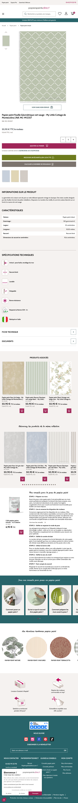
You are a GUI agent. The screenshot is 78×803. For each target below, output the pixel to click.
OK (65, 750)
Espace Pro (14, 2)
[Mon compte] (66, 14)
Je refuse (8, 793)
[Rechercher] (25, 13)
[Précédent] (6, 32)
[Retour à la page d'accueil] (39, 8)
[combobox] (39, 13)
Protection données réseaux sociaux (21, 798)
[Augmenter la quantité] (73, 139)
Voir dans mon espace (41, 107)
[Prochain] (6, 49)
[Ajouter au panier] (22, 410)
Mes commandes (66, 767)
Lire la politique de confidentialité (12, 787)
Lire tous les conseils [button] (36, 522)
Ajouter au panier (37, 146)
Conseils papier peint (48, 763)
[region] (39, 71)
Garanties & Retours (24, 2)
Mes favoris (66, 770)
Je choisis (22, 793)
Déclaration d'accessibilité (43, 798)
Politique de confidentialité (42, 795)
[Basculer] (73, 332)
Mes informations (66, 763)
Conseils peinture (48, 767)
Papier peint (5, 2)
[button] (4, 799)
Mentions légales (58, 795)
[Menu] (4, 14)
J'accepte (35, 793)
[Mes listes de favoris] (60, 14)
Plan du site (58, 798)
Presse (66, 798)
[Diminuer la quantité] (63, 139)
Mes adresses (66, 773)
